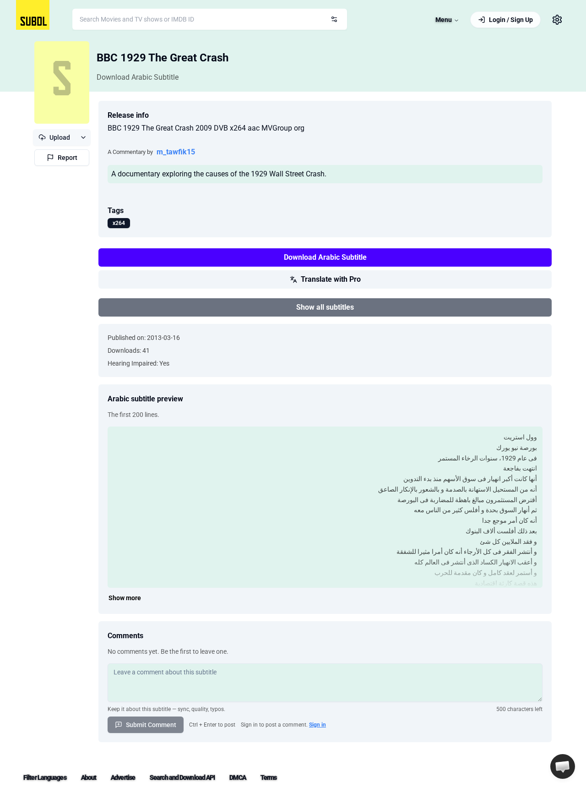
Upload (59, 137)
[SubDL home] (32, 15)
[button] (562, 766)
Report (67, 157)
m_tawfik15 (176, 152)
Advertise (123, 777)
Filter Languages (44, 777)
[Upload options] (83, 137)
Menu (443, 19)
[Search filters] (334, 19)
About (89, 777)
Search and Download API (182, 777)
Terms (268, 777)
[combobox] (209, 19)
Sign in (317, 725)
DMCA (237, 777)
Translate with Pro (331, 279)
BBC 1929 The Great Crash (162, 57)
